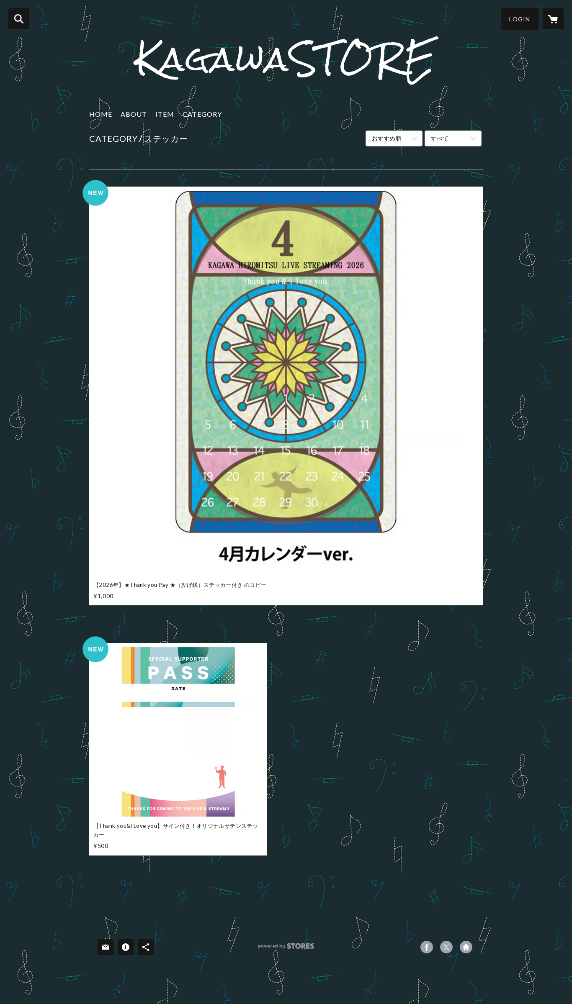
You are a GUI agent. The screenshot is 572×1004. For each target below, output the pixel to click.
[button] (520, 19)
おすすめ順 (386, 138)
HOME (100, 114)
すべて (439, 138)
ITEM (164, 114)
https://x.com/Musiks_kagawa (446, 947)
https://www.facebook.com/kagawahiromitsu (426, 947)
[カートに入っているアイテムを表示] (553, 18)
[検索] (18, 18)
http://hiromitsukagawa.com (466, 947)
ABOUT (134, 114)
